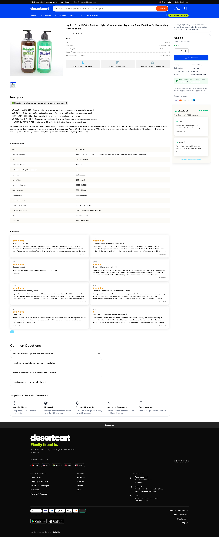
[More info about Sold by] (201, 65)
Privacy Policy (181, 515)
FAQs (185, 523)
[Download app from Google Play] (38, 521)
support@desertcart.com (145, 491)
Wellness (33, 15)
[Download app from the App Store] (56, 521)
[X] (181, 461)
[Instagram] (176, 461)
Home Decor (46, 15)
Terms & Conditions (179, 510)
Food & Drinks (60, 15)
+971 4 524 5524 (141, 501)
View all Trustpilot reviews (191, 159)
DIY (81, 15)
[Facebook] (187, 461)
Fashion (73, 15)
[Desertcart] (39, 8)
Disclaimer (183, 519)
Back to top (109, 425)
